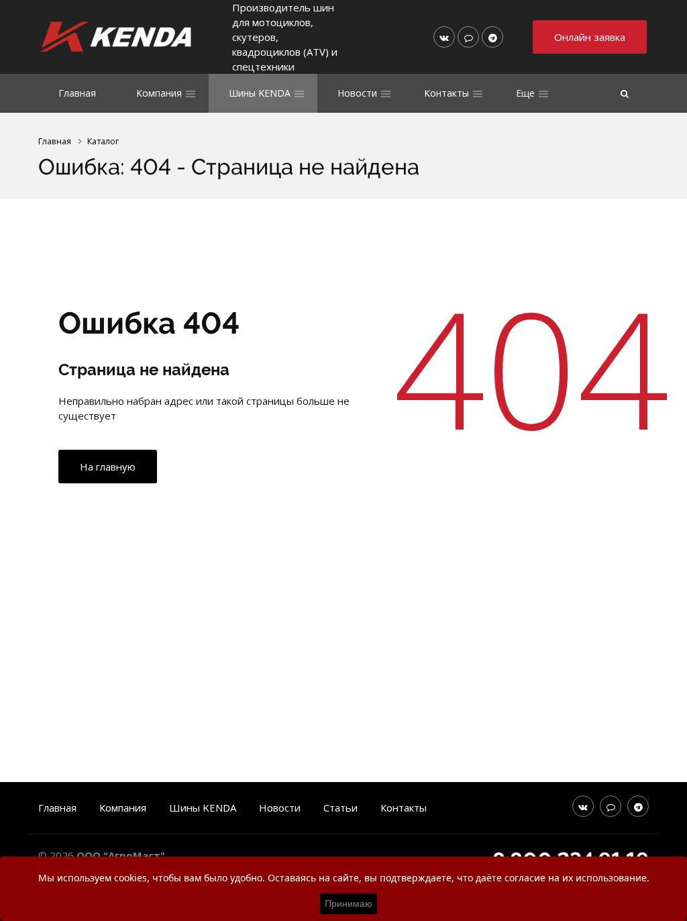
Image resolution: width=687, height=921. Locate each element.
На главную (108, 466)
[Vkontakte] (444, 37)
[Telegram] (492, 37)
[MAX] (468, 37)
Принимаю (348, 903)
